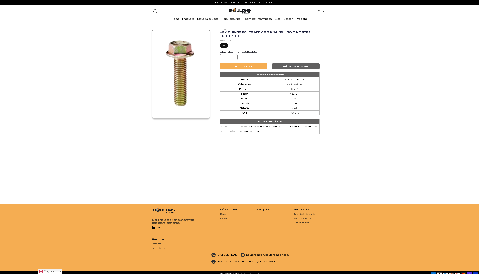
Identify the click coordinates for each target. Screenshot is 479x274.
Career (224, 218)
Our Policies (158, 248)
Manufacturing (301, 223)
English (48, 271)
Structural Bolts (302, 218)
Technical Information (305, 214)
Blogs (223, 214)
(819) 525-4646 (227, 255)
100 (223, 45)
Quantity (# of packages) (239, 51)
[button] (155, 11)
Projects (156, 244)
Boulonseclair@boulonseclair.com (267, 255)
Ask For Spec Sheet (296, 66)
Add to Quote (243, 66)
